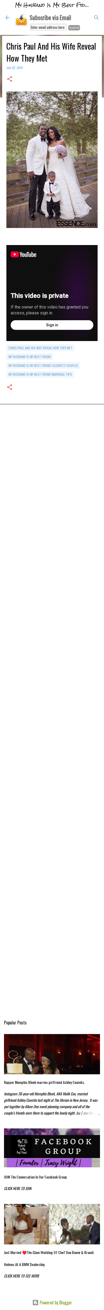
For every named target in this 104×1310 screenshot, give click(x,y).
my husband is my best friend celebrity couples (43, 365)
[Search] (96, 17)
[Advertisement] (52, 481)
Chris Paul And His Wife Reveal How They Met (40, 348)
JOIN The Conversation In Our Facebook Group (35, 1177)
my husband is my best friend (30, 356)
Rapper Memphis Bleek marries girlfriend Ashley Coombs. (44, 1082)
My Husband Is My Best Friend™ (57, 5)
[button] (9, 79)
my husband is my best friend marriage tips (40, 374)
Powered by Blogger (55, 1302)
